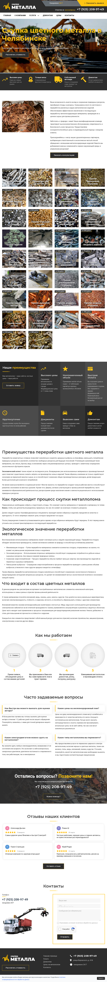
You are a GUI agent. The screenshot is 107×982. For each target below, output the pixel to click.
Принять (101, 978)
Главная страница (50, 956)
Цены (58, 15)
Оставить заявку (13, 386)
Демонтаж (48, 15)
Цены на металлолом (51, 965)
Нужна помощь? (54, 797)
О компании (20, 15)
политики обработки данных (86, 923)
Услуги (32, 15)
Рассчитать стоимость (15, 55)
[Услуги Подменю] (39, 15)
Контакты (69, 15)
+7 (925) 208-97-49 (90, 9)
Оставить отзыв (53, 866)
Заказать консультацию (64, 155)
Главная (7, 15)
